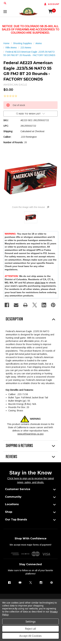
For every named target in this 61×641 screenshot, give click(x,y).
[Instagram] (41, 582)
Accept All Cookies (30, 636)
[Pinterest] (53, 305)
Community (13, 496)
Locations (12, 504)
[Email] (16, 305)
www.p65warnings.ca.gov (30, 434)
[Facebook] (6, 305)
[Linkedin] (44, 305)
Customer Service (17, 489)
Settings (31, 621)
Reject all (30, 628)
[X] (34, 305)
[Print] (25, 305)
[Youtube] (20, 582)
